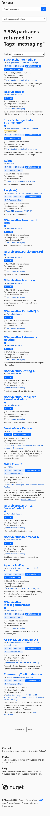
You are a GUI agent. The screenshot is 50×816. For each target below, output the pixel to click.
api (25, 588)
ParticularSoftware (14, 94)
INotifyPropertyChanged (25, 697)
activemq (16, 588)
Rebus (8, 160)
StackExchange (32, 62)
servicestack (17, 431)
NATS (13, 484)
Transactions (18, 448)
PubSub (24, 80)
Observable (39, 697)
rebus (8, 181)
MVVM (34, 695)
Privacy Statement (30, 803)
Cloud (27, 484)
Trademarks (7, 806)
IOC (5, 699)
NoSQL (13, 445)
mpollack (8, 570)
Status (6, 756)
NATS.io (10, 467)
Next (30, 729)
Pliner (36, 193)
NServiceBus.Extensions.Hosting (21, 338)
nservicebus (11, 108)
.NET (29, 695)
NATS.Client (12, 464)
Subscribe (40, 484)
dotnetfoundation (14, 677)
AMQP (26, 211)
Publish (33, 484)
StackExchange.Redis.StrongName (19, 121)
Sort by (7, 54)
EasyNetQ (10, 190)
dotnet (8, 695)
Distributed (26, 445)
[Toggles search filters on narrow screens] (43, 19)
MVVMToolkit (9, 697)
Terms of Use (31, 800)
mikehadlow (28, 193)
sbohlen (15, 570)
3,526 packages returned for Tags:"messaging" (24, 38)
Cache (18, 80)
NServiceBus (12, 91)
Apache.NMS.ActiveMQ (20, 639)
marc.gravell (12, 62)
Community (16, 695)
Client (19, 445)
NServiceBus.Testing (18, 371)
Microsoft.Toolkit (28, 677)
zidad (41, 193)
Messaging (32, 80)
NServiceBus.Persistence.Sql (23, 251)
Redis (13, 80)
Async (8, 80)
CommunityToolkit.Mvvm (21, 674)
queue (13, 181)
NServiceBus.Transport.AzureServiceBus (20, 398)
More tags (14, 699)
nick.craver (21, 62)
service (28, 181)
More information (28, 499)
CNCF (8, 484)
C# (31, 211)
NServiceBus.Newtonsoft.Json (21, 221)
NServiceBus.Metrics (18, 280)
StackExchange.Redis (18, 59)
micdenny (19, 193)
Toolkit (24, 695)
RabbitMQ (10, 211)
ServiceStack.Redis (17, 428)
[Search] (43, 9)
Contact (6, 748)
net (28, 588)
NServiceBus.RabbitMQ (20, 311)
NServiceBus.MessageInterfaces (17, 603)
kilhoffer (36, 568)
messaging (20, 108)
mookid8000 (12, 163)
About (21, 800)
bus (33, 181)
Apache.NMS (13, 565)
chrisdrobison (27, 568)
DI (8, 699)
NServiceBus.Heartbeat (20, 537)
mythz (9, 431)
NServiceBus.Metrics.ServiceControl (18, 506)
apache (9, 588)
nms (21, 588)
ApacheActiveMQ (14, 568)
